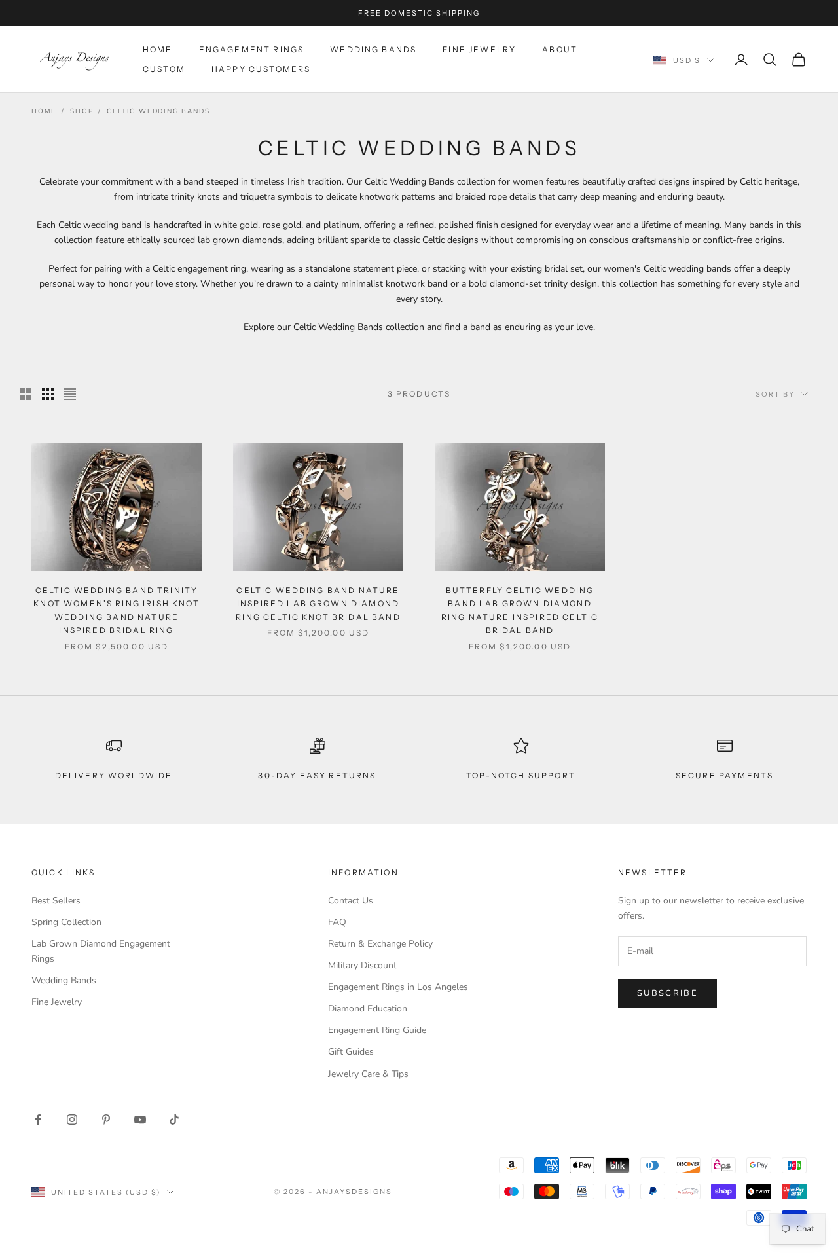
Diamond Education (367, 1008)
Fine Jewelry (479, 49)
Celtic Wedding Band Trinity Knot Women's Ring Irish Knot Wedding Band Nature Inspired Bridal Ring (116, 610)
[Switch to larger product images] (25, 394)
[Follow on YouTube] (140, 1119)
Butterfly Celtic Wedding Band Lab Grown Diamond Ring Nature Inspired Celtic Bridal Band (519, 610)
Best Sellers (56, 900)
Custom (164, 69)
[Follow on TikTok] (174, 1119)
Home (158, 49)
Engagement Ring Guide (377, 1030)
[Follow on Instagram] (72, 1119)
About (559, 49)
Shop (81, 111)
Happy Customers (260, 69)
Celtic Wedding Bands (158, 111)
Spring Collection (66, 922)
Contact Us (350, 900)
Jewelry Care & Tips (368, 1074)
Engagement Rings (251, 49)
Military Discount (362, 965)
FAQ (337, 922)
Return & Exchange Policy (380, 944)
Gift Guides (351, 1052)
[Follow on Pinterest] (106, 1119)
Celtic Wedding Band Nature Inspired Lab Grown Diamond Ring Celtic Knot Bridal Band (318, 603)
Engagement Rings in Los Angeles (398, 987)
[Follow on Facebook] (38, 1119)
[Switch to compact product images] (70, 394)
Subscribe (667, 993)
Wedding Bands (373, 49)
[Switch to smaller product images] (48, 394)
